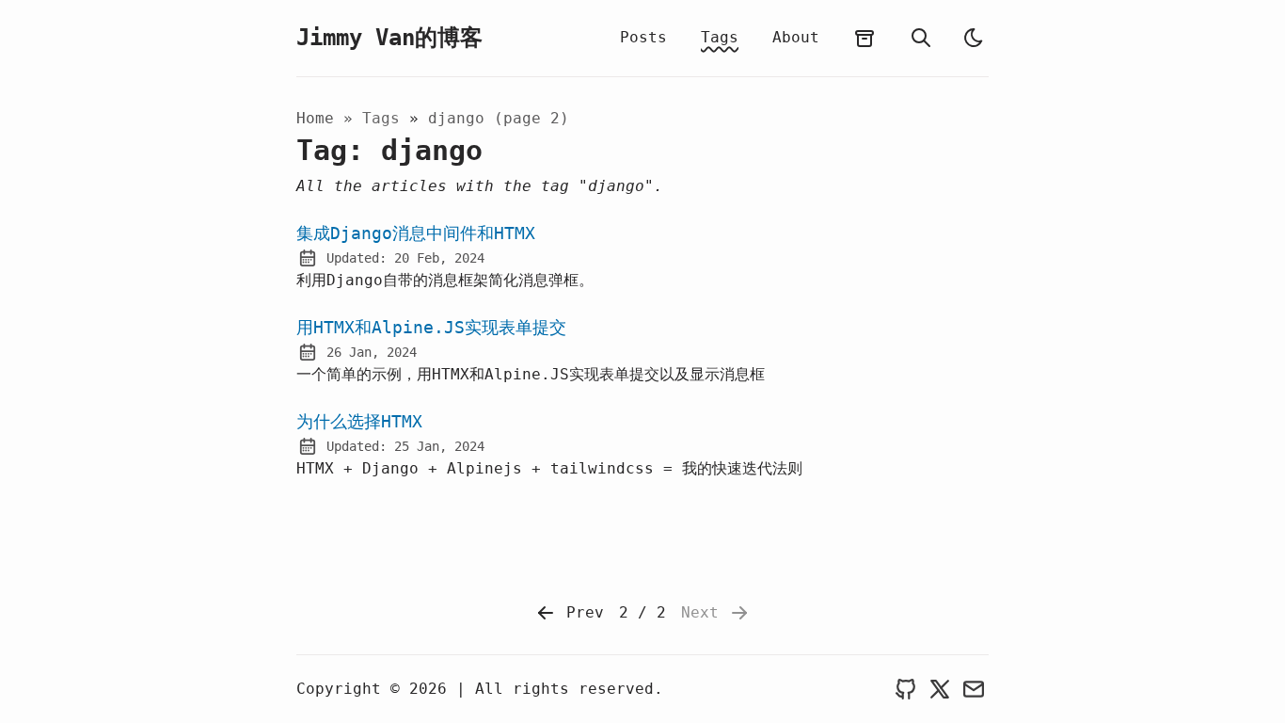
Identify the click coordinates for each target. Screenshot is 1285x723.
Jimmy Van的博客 (389, 37)
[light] (974, 38)
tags (385, 118)
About (795, 37)
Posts (643, 37)
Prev (580, 612)
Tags (719, 37)
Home (315, 118)
